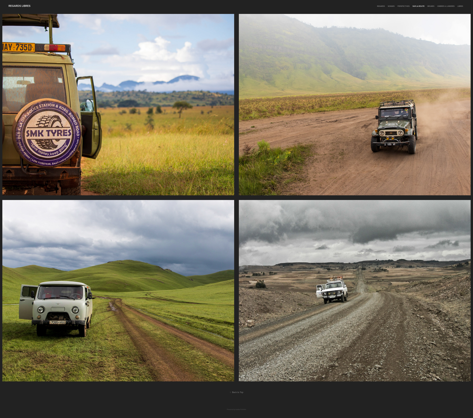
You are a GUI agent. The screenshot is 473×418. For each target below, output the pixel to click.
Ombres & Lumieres (446, 6)
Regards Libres (19, 6)
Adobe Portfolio (240, 409)
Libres (460, 6)
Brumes (430, 6)
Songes (391, 6)
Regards (381, 6)
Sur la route (418, 6)
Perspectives (403, 6)
